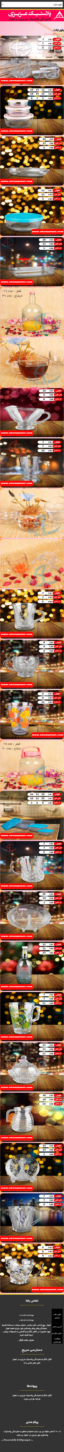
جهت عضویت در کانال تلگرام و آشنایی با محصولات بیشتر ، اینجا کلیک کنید (26, 1333)
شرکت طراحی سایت (32, 1399)
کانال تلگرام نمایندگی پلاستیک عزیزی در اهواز (32, 1359)
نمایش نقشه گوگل (26, 1340)
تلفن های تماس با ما (32, 1363)
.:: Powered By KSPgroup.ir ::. (17, 1440)
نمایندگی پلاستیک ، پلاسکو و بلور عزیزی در (25, 1433)
